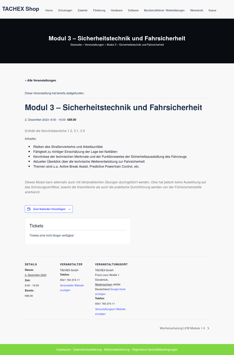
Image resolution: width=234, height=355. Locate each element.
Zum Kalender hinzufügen (49, 209)
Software (133, 10)
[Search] (226, 10)
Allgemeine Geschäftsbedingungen (155, 349)
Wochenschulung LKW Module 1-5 (183, 328)
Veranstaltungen (94, 44)
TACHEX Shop (20, 8)
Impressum (63, 349)
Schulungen (65, 10)
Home (49, 10)
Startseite (76, 44)
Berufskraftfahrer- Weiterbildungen (164, 10)
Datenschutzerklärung (87, 349)
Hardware (116, 10)
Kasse (212, 10)
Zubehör (83, 10)
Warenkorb (196, 10)
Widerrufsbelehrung (117, 349)
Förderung (99, 10)
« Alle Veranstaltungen (40, 80)
